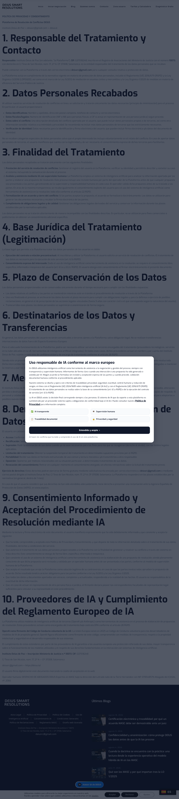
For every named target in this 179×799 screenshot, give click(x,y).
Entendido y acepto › (89, 430)
